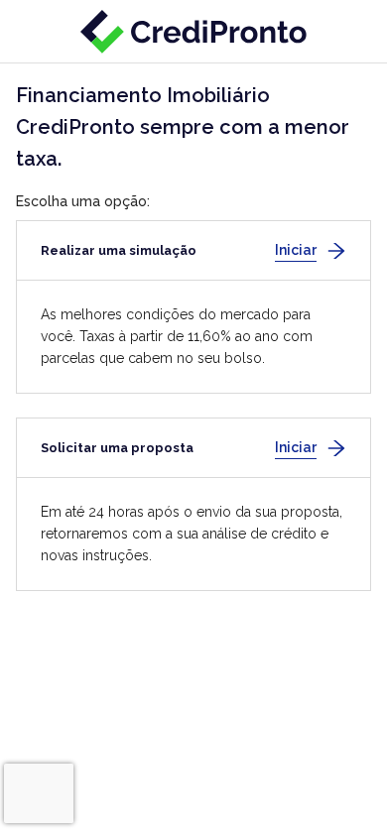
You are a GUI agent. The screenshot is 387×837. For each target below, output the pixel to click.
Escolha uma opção (81, 201)
